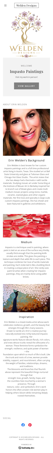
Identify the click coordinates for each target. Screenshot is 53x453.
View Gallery (26, 86)
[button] (6, 5)
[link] (26, 5)
